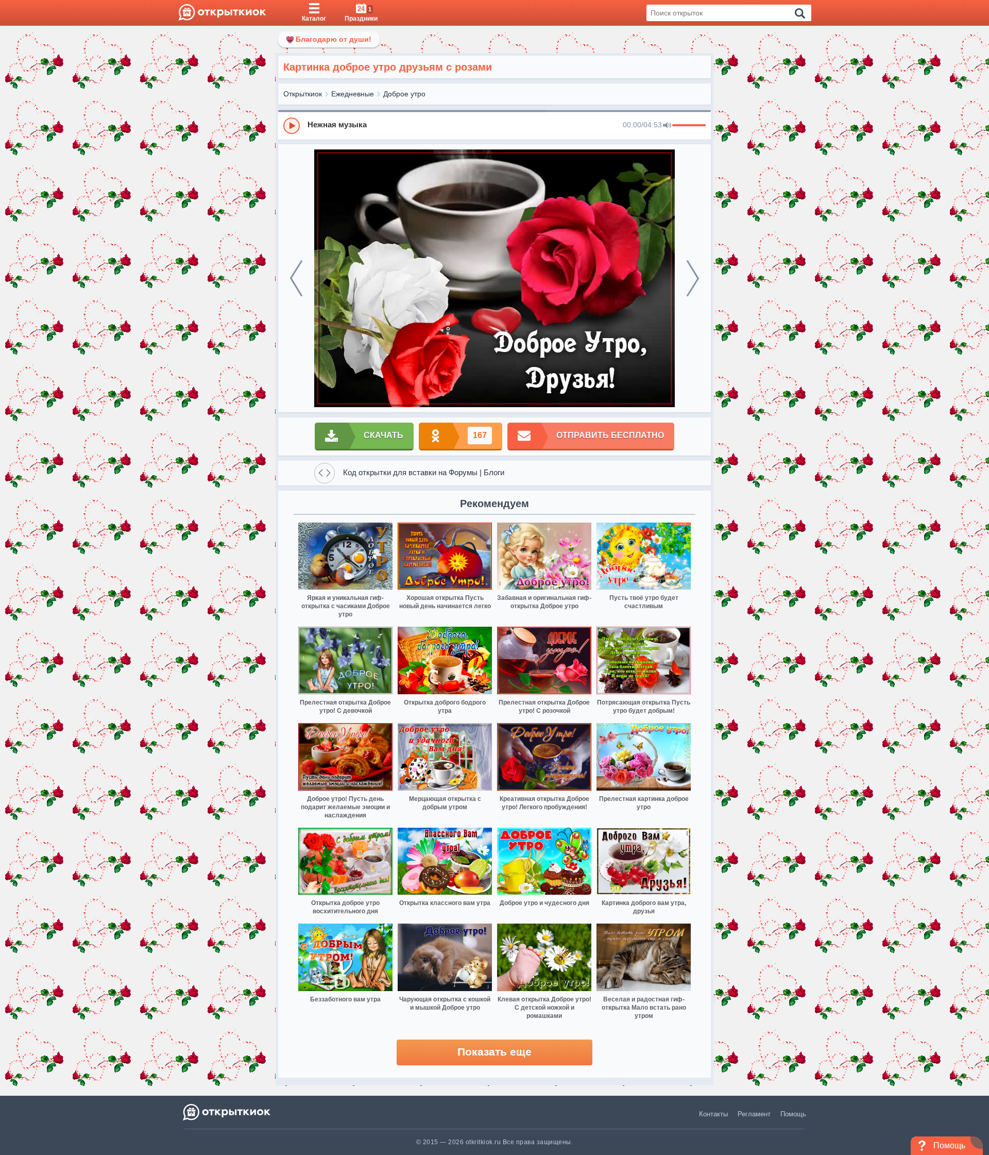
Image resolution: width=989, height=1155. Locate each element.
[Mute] (667, 126)
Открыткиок (302, 94)
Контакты (713, 1114)
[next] (692, 278)
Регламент (754, 1114)
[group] (494, 125)
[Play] (291, 126)
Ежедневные (352, 94)
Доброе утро (404, 94)
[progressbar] (689, 125)
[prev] (296, 278)
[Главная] (222, 13)
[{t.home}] (227, 1112)
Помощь (793, 1114)
